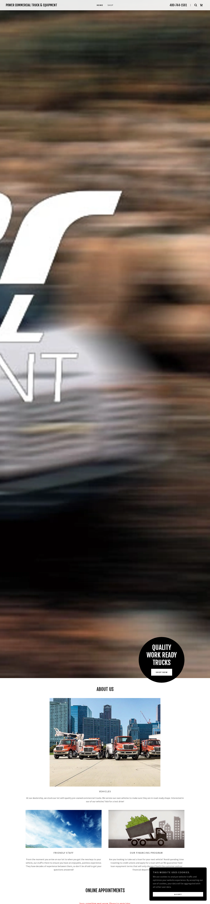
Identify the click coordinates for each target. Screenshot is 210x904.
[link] (35, 5)
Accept (178, 894)
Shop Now (162, 672)
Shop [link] (110, 5)
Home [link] (100, 5)
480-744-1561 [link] (178, 5)
